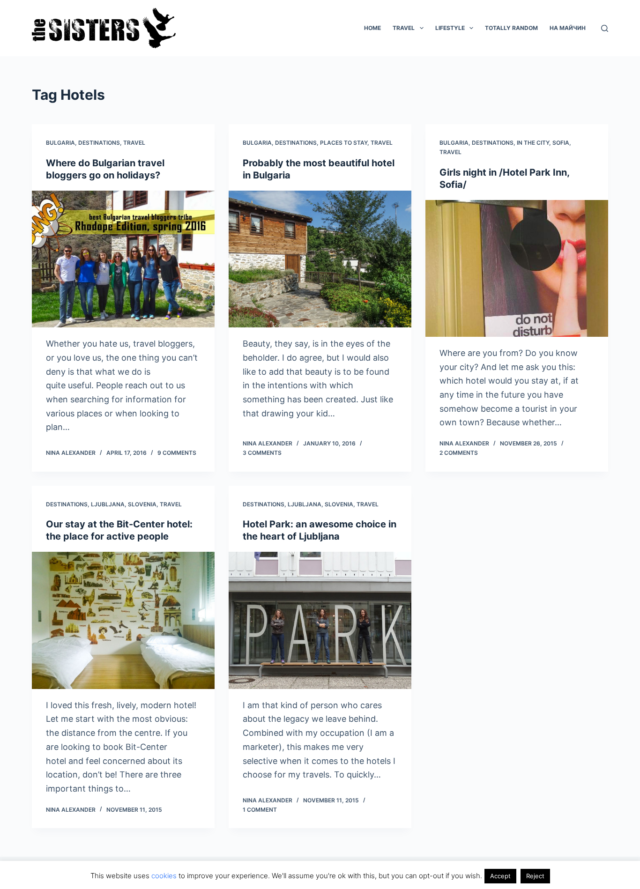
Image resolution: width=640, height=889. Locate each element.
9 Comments (176, 452)
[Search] (604, 28)
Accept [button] (500, 876)
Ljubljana (108, 504)
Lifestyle (450, 27)
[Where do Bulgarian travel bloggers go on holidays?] (123, 259)
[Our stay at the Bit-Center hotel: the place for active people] (123, 620)
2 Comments (458, 452)
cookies (164, 875)
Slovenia (142, 504)
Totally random (511, 27)
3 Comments (262, 452)
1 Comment (260, 809)
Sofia (560, 142)
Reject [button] (535, 876)
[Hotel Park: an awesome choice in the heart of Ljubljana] (320, 620)
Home (372, 27)
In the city (533, 142)
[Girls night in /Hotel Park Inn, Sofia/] (516, 268)
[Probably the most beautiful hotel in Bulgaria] (320, 259)
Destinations (99, 142)
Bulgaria (60, 142)
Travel (404, 27)
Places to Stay (343, 142)
